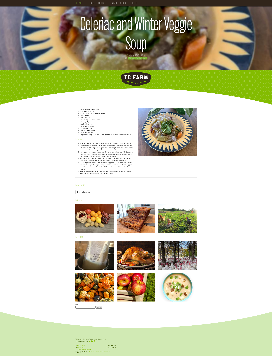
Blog (90, 3)
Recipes (101, 3)
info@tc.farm (81, 345)
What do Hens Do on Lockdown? (158, 210)
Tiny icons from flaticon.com (83, 349)
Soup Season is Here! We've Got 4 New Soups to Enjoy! (158, 275)
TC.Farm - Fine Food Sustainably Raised (136, 79)
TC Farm (91, 352)
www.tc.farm (80, 347)
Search (77, 304)
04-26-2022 (131, 58)
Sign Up (124, 3)
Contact (113, 3)
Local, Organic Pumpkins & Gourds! (75, 273)
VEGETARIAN (138, 58)
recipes (144, 58)
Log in (134, 3)
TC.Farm (79, 3)
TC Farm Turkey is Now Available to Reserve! (158, 242)
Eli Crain (143, 55)
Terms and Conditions (102, 352)
